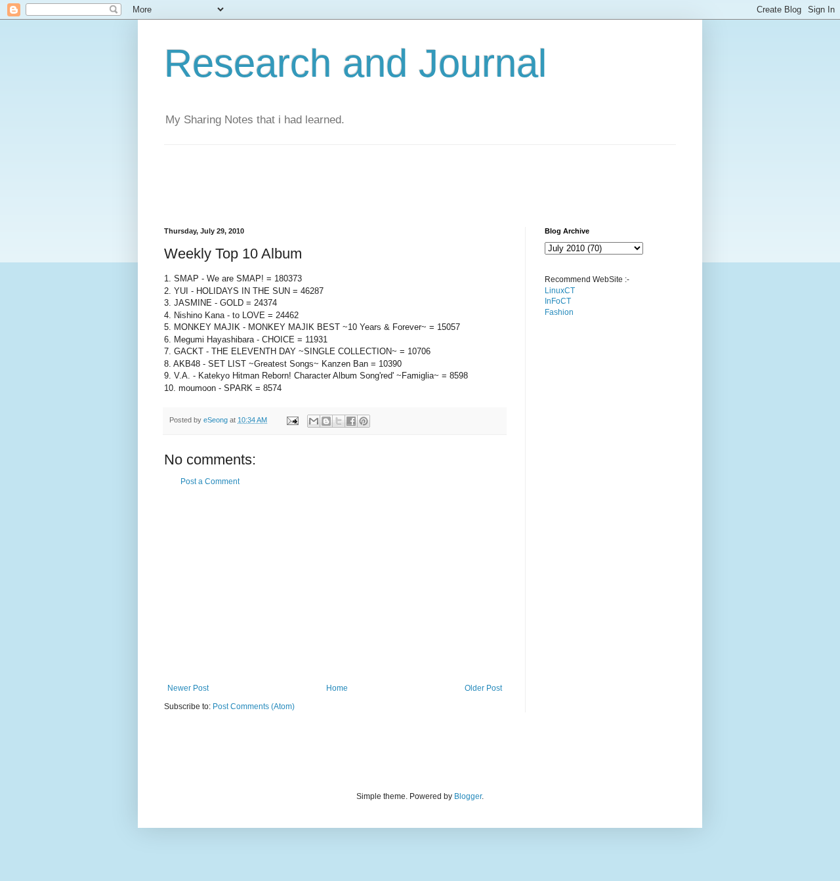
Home (337, 688)
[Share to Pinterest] (363, 421)
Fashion (559, 312)
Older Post (483, 688)
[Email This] (313, 421)
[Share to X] (338, 421)
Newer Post (188, 688)
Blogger (468, 796)
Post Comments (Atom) (254, 706)
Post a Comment (210, 481)
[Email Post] (292, 420)
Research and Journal (355, 63)
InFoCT (558, 301)
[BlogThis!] (326, 421)
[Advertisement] (403, 174)
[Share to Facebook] (351, 421)
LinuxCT (560, 290)
